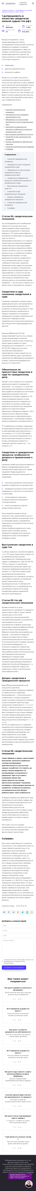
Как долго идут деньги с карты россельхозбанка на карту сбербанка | (18, 1074)
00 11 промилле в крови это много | (18, 1052)
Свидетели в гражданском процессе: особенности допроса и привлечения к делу (19, 129)
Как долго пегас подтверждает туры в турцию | (18, 1117)
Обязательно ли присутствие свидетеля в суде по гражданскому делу (19, 122)
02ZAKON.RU (11, 3)
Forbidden (9, 149)
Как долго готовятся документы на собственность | (18, 1031)
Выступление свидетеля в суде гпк (19, 134)
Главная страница (8, 10)
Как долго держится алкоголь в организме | (18, 989)
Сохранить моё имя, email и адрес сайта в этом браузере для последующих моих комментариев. (19, 961)
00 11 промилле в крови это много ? (18, 1010)
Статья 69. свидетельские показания (20, 147)
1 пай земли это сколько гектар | (18, 1138)
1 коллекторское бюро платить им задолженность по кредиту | (18, 1096)
